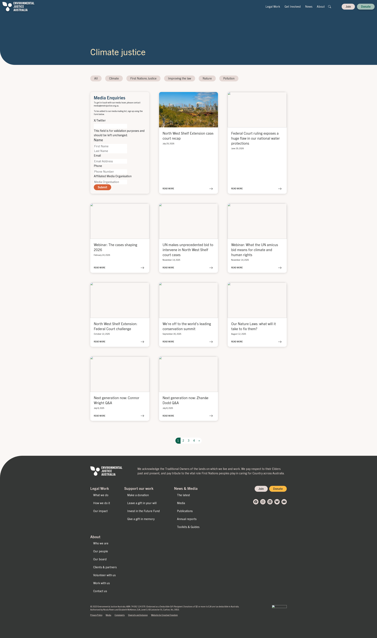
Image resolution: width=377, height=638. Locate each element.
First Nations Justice (143, 78)
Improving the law (179, 78)
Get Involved (293, 6)
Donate (366, 6)
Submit (102, 187)
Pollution (228, 78)
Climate (114, 78)
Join (348, 6)
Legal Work (273, 6)
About (321, 6)
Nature (207, 78)
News (308, 6)
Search (329, 6)
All (96, 78)
